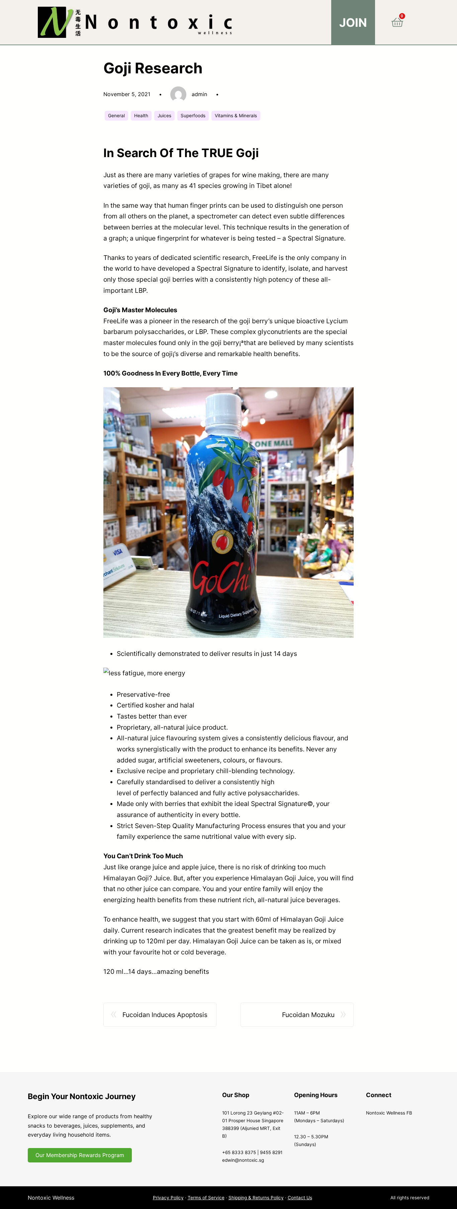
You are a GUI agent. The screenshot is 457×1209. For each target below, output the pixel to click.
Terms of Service (206, 1197)
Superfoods (193, 115)
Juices (164, 115)
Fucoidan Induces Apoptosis (164, 1015)
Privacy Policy (168, 1197)
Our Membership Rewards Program (79, 1155)
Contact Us (300, 1197)
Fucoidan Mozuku (308, 1015)
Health (141, 115)
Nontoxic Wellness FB (389, 1113)
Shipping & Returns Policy (256, 1197)
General (116, 115)
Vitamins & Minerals (236, 115)
